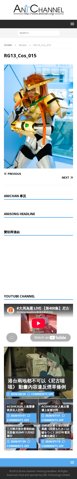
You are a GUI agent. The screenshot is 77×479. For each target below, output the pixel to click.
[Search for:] (38, 33)
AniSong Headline (19, 214)
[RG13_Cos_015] (38, 166)
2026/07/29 (18, 441)
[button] (71, 24)
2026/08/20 (18, 394)
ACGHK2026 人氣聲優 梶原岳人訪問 (21, 408)
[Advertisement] (33, 264)
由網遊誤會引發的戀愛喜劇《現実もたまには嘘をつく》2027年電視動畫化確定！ (55, 430)
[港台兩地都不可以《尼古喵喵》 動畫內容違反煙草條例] (38, 373)
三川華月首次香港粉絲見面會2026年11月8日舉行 (21, 432)
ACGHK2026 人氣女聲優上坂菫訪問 (55, 408)
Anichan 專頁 (15, 196)
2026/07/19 (52, 441)
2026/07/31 (18, 415)
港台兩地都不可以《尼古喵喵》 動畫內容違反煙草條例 (37, 383)
